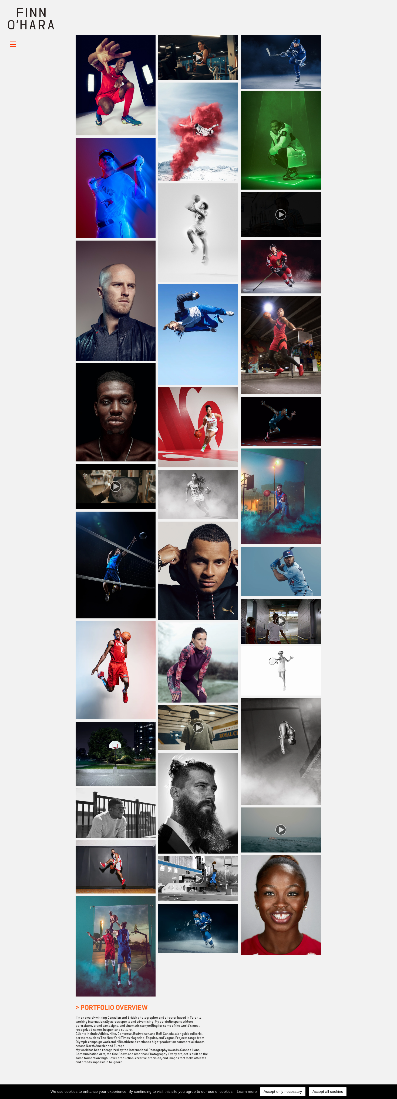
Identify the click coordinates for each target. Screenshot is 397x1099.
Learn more (247, 1091)
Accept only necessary (283, 1091)
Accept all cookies (327, 1091)
